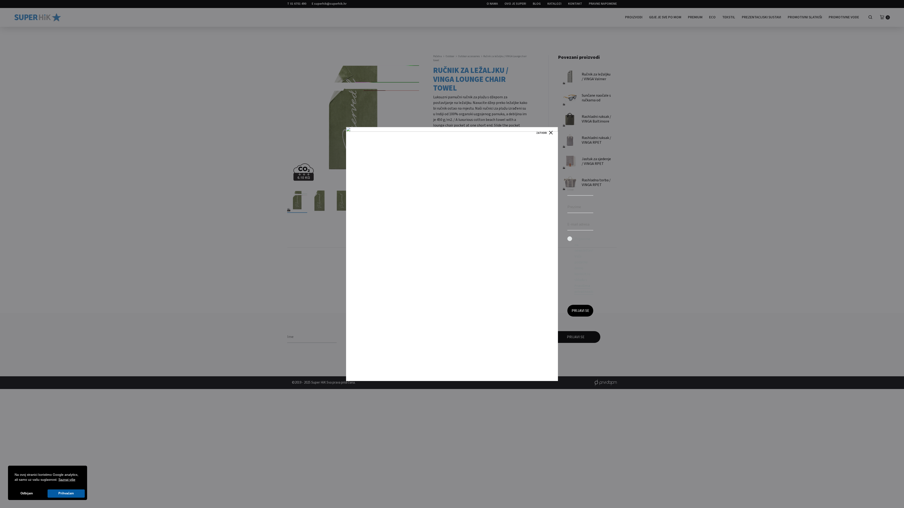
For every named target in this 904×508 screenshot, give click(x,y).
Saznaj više (66, 479)
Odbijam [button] (26, 493)
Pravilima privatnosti (583, 288)
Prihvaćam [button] (66, 493)
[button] (77, 480)
